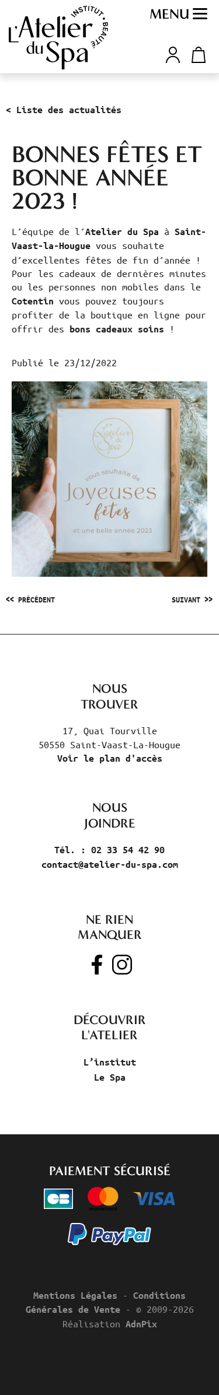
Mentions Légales (75, 1295)
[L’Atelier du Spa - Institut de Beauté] (58, 37)
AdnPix (141, 1324)
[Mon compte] (173, 53)
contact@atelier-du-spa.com (109, 864)
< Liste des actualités (63, 109)
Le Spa (110, 1077)
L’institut (110, 1062)
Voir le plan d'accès (109, 758)
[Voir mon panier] (196, 55)
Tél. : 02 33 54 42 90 (109, 849)
